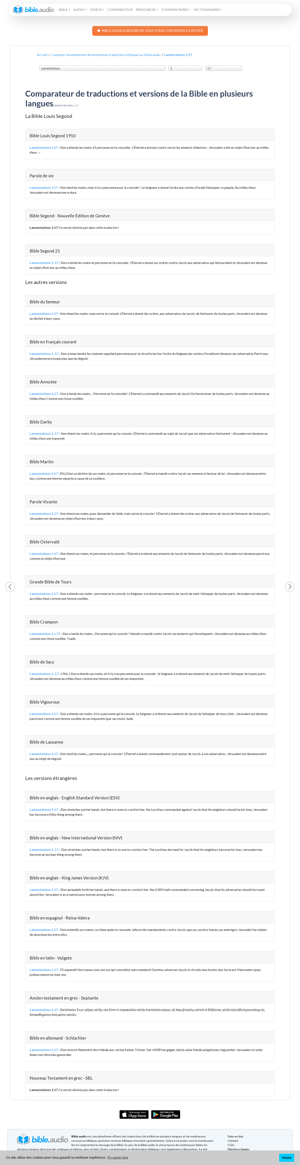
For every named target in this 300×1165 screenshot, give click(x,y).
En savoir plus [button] (118, 1157)
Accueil (42, 55)
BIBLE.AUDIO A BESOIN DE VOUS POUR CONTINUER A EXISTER (152, 30)
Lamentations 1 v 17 (45, 634)
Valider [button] (286, 1157)
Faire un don (235, 1136)
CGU (231, 1145)
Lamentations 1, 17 (44, 433)
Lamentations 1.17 (44, 187)
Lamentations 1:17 (44, 147)
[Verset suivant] (290, 587)
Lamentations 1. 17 (44, 353)
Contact (233, 1140)
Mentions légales (239, 1149)
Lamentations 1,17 (44, 393)
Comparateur (120, 9)
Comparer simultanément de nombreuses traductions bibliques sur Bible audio (105, 55)
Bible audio (79, 1136)
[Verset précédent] (10, 587)
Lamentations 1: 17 (44, 263)
